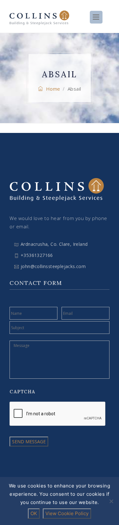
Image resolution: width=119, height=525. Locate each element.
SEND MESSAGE (29, 442)
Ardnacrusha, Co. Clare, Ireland (54, 244)
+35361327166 (37, 255)
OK (33, 513)
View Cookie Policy (67, 513)
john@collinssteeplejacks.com (53, 266)
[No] (111, 501)
